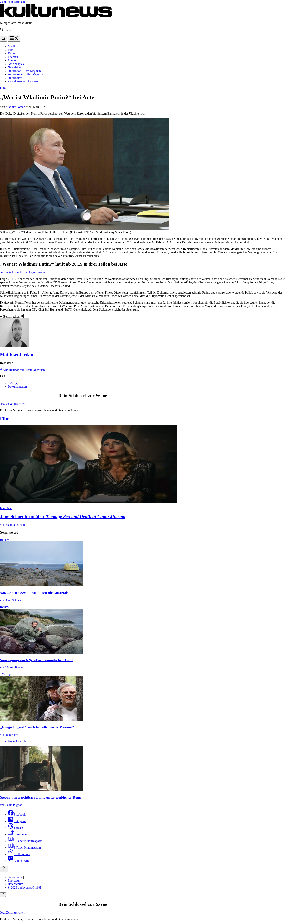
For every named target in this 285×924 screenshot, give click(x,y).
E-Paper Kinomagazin (27, 847)
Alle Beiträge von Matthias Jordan (23, 369)
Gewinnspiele (16, 64)
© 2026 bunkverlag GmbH (24, 887)
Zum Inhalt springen (12, 1)
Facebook (20, 814)
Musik (12, 46)
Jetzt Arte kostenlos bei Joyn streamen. (23, 272)
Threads (18, 827)
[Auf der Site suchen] (3, 39)
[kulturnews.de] (56, 16)
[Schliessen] (3, 894)
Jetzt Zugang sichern (12, 403)
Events (12, 60)
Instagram (20, 821)
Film (10, 50)
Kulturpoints (22, 854)
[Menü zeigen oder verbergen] (14, 38)
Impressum (14, 880)
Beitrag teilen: (12, 316)
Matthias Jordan (15, 107)
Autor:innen (15, 877)
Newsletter (14, 67)
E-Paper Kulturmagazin (28, 841)
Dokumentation (17, 386)
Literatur (13, 57)
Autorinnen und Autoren (23, 81)
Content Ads (21, 860)
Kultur (12, 53)
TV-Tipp (13, 383)
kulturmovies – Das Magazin (25, 74)
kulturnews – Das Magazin (24, 71)
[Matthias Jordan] (142, 333)
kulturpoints (15, 77)
